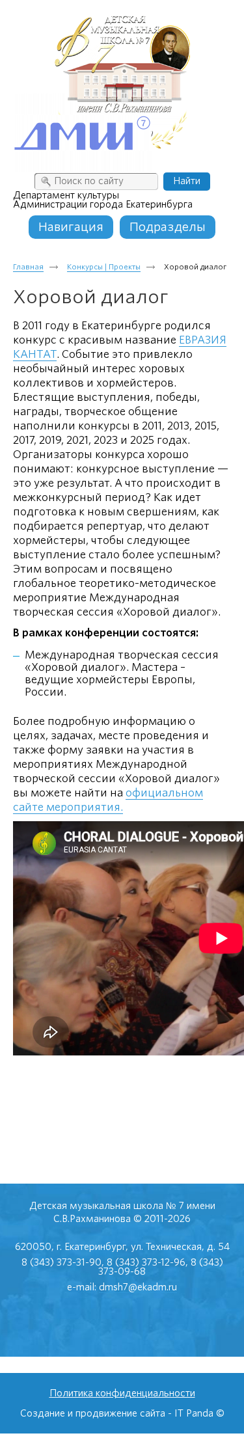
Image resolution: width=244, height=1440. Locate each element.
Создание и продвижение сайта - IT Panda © (122, 1413)
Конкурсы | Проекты (104, 266)
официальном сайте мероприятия (108, 800)
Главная (28, 266)
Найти (186, 181)
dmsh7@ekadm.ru (138, 1287)
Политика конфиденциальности (122, 1393)
